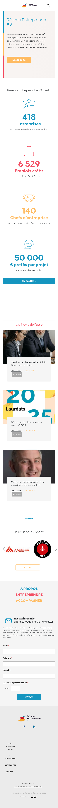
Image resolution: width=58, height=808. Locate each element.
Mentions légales (28, 783)
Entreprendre (29, 594)
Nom (6, 645)
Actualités (17, 374)
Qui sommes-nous (10, 746)
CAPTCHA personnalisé (15, 682)
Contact (10, 772)
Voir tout (29, 519)
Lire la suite (19, 59)
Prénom (7, 658)
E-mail (7, 670)
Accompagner (29, 600)
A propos (29, 588)
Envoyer (29, 696)
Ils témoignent (10, 757)
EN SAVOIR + (29, 281)
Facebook (24, 727)
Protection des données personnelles (28, 787)
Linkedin (34, 727)
